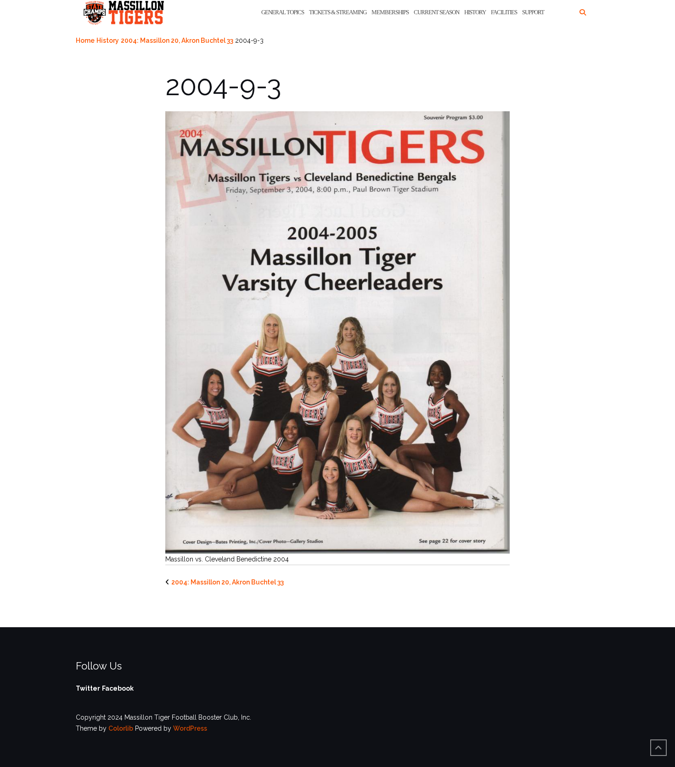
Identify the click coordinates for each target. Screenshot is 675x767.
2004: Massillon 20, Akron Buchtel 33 (177, 40)
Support (533, 12)
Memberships (390, 12)
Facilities (504, 12)
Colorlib (120, 728)
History (475, 12)
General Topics (282, 12)
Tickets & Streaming (337, 12)
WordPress (190, 728)
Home (85, 40)
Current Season (436, 12)
